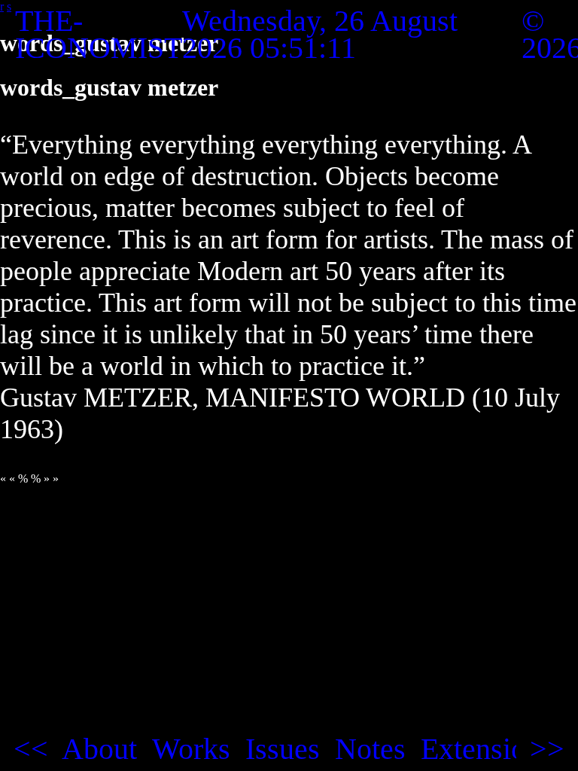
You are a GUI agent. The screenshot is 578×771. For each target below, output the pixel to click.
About (99, 749)
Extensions (487, 749)
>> (547, 749)
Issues (282, 749)
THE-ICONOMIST (98, 34)
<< (31, 749)
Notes (370, 749)
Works (191, 749)
